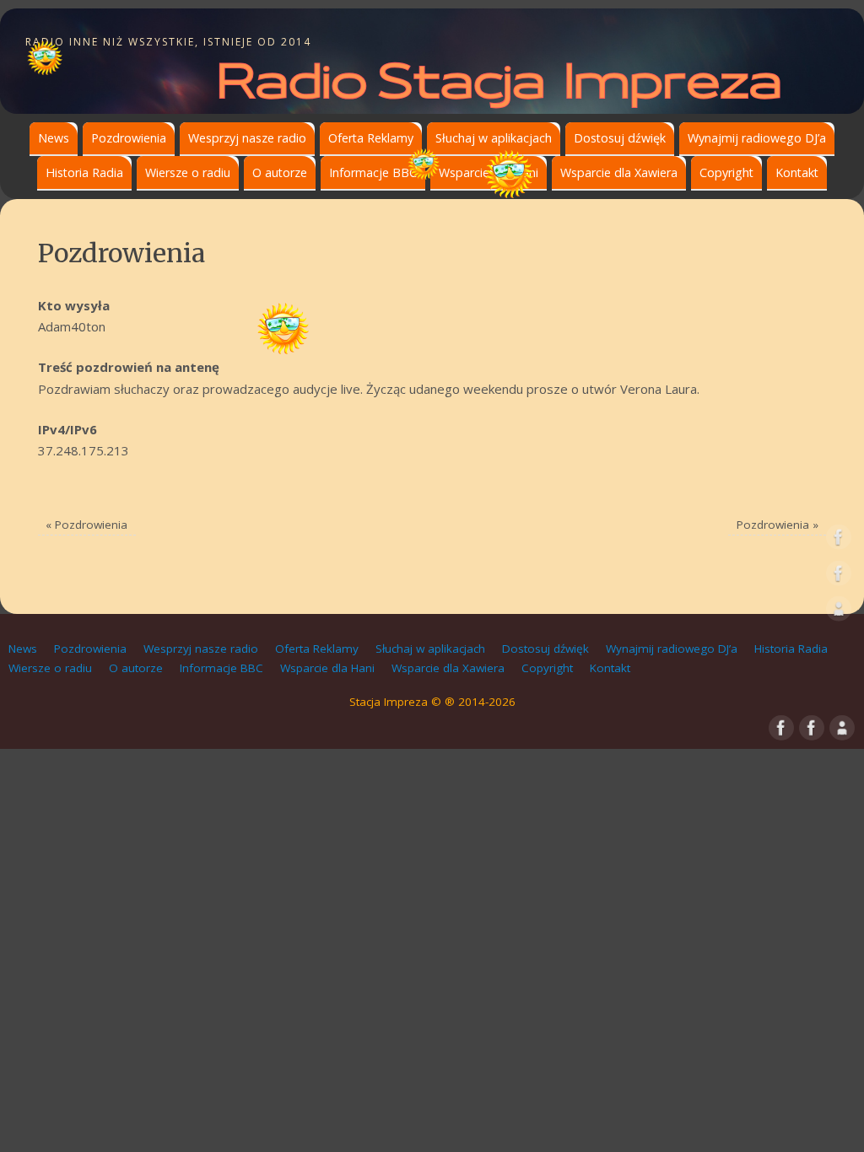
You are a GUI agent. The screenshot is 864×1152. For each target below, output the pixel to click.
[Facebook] (838, 541)
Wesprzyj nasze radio (247, 138)
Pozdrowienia (128, 138)
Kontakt (796, 172)
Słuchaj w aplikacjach (493, 138)
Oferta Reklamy (370, 138)
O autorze (279, 172)
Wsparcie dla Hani (488, 172)
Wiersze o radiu (187, 172)
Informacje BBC (373, 172)
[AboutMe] (838, 612)
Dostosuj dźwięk (620, 138)
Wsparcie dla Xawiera (619, 172)
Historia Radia (84, 172)
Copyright (726, 172)
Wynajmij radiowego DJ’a (757, 138)
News (53, 138)
